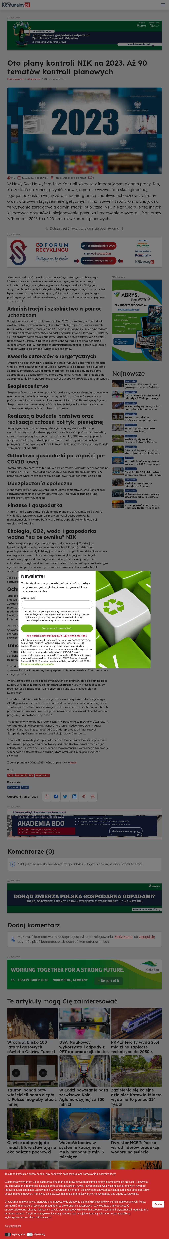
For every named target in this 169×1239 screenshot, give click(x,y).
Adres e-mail (28, 598)
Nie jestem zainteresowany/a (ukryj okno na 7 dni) (57, 635)
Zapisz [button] (158, 1204)
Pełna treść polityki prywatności (37, 664)
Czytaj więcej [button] (13, 1225)
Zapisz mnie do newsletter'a (57, 628)
